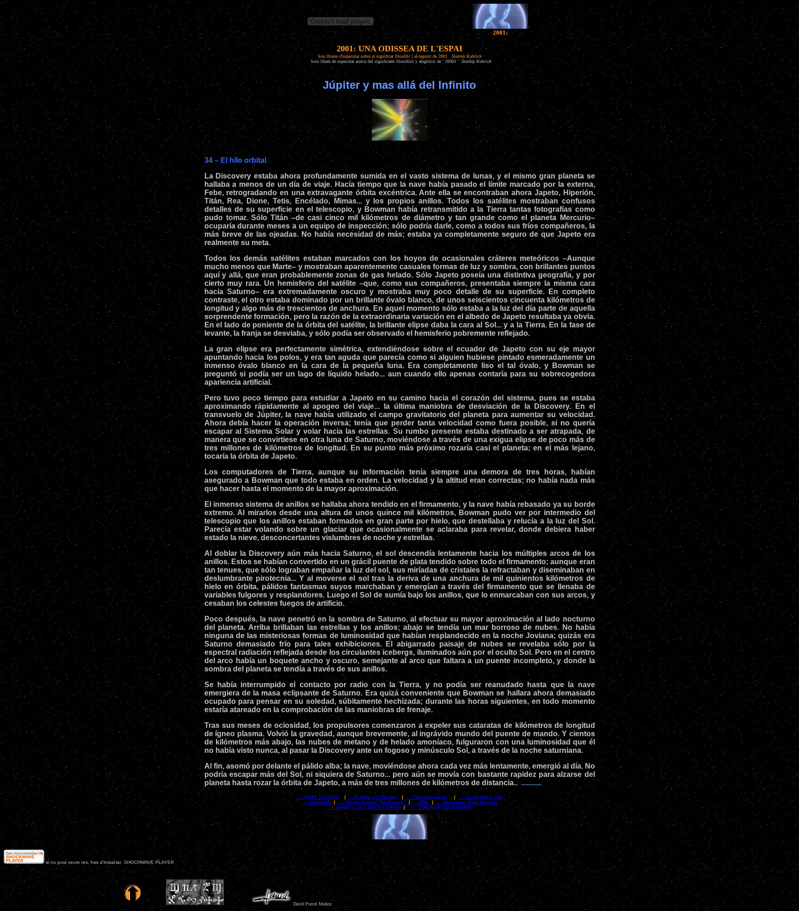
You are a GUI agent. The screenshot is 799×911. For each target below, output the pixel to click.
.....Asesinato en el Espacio (467, 802)
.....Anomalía (316, 802)
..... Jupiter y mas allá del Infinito (364, 807)
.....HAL (421, 802)
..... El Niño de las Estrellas (441, 807)
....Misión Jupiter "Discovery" (373, 802)
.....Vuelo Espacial (426, 797)
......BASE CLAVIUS (318, 797)
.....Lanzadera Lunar (480, 797)
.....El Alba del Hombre (372, 797)
